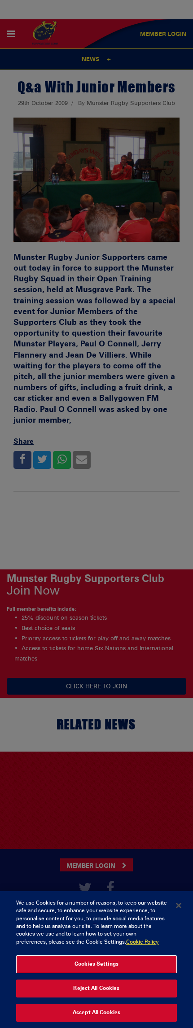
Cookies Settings (96, 964)
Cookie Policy (142, 942)
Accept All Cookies (96, 1012)
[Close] (179, 905)
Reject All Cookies (96, 988)
